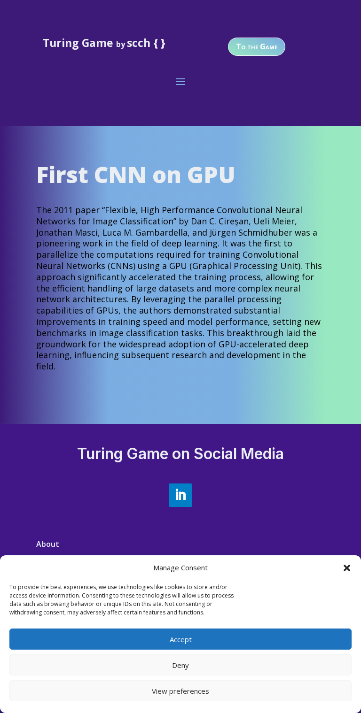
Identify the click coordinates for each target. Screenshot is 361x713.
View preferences (180, 691)
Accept (181, 639)
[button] (347, 568)
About (47, 544)
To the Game (256, 46)
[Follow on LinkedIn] (180, 495)
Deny (180, 665)
